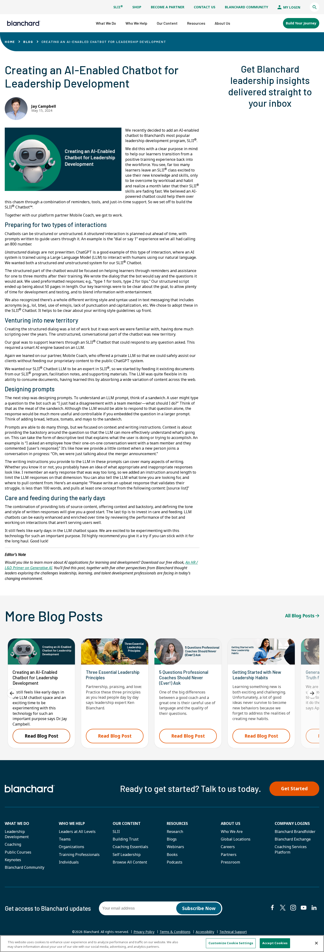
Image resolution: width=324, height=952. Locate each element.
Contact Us (204, 7)
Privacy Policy (144, 931)
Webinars (175, 846)
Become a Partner (167, 7)
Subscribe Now (199, 908)
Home (10, 42)
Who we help (72, 823)
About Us (230, 823)
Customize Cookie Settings (230, 943)
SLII (118, 7)
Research (175, 831)
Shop (136, 7)
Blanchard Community (246, 7)
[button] (314, 7)
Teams (65, 839)
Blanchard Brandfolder (295, 831)
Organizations (71, 846)
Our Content (127, 823)
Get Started (294, 789)
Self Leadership (127, 854)
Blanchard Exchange (293, 839)
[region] (162, 943)
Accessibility (205, 931)
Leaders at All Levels (77, 831)
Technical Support (233, 931)
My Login (291, 7)
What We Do (17, 823)
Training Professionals (79, 854)
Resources (177, 823)
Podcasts (174, 862)
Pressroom (230, 862)
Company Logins (292, 823)
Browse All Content (130, 862)
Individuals (69, 862)
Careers (228, 846)
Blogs (172, 839)
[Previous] (12, 693)
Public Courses (18, 852)
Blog (28, 42)
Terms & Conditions (175, 931)
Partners (228, 854)
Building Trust (126, 839)
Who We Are (232, 831)
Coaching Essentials (130, 846)
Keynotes (13, 859)
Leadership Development (17, 834)
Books (172, 854)
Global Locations (235, 839)
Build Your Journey (301, 23)
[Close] (316, 943)
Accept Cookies (274, 943)
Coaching (13, 844)
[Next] (312, 693)
